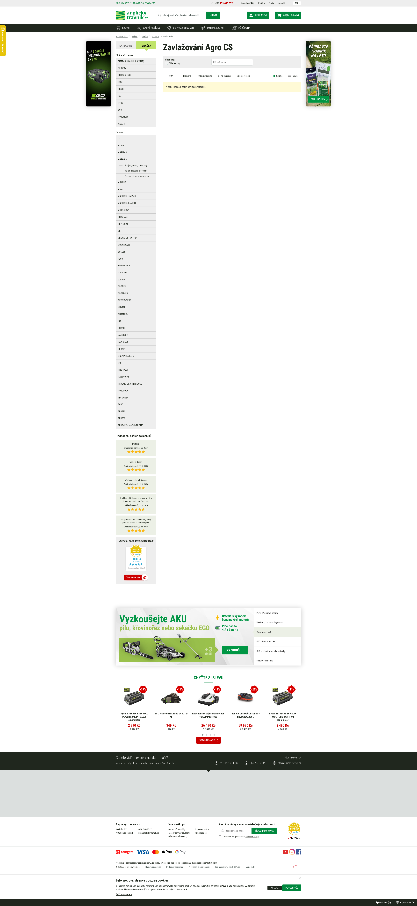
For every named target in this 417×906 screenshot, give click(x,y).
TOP (171, 76)
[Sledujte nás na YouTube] (285, 853)
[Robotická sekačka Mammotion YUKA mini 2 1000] (208, 698)
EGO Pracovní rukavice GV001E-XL (171, 715)
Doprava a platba (202, 829)
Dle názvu (187, 76)
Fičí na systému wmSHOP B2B (227, 867)
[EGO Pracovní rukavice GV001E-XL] (171, 698)
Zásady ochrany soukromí (179, 833)
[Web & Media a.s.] (295, 866)
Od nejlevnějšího (205, 76)
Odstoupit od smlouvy (177, 836)
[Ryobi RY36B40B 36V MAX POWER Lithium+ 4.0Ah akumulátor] (282, 698)
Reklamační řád (201, 833)
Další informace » (124, 894)
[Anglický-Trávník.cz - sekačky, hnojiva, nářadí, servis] (132, 18)
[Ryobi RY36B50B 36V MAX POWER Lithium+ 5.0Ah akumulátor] (134, 698)
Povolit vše (292, 887)
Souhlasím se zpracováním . (241, 836)
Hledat (213, 15)
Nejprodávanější (243, 76)
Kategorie (125, 45)
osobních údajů (252, 836)
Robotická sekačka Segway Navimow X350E (245, 715)
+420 (224, 3)
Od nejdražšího (224, 76)
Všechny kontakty (292, 757)
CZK (296, 3)
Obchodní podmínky (176, 829)
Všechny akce (207, 740)
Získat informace (264, 830)
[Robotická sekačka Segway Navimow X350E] (245, 698)
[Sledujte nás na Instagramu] (292, 853)
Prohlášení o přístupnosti (199, 867)
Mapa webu (251, 867)
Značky (146, 45)
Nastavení (275, 887)
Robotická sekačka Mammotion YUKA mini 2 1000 (208, 715)
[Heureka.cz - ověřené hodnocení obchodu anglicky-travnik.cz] (136, 558)
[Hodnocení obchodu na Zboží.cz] (136, 577)
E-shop (126, 27)
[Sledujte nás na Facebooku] (298, 853)
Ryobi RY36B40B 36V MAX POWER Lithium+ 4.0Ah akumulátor (282, 716)
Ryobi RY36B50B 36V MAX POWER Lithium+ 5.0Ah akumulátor (134, 716)
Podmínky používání (174, 867)
